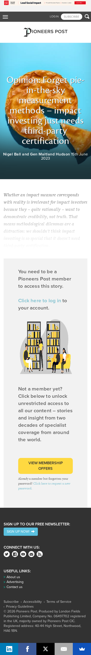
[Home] (45, 32)
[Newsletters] (31, 554)
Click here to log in (39, 301)
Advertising (15, 582)
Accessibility (32, 601)
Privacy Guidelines (20, 606)
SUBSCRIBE (71, 16)
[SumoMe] (82, 649)
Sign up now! (19, 532)
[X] (45, 649)
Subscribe (11, 601)
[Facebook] (15, 554)
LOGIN (54, 16)
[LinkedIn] (9, 649)
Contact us (15, 587)
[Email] (64, 649)
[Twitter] (7, 554)
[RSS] (40, 554)
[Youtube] (23, 554)
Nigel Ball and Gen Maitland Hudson (36, 154)
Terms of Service (58, 601)
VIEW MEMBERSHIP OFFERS (45, 466)
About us (13, 577)
